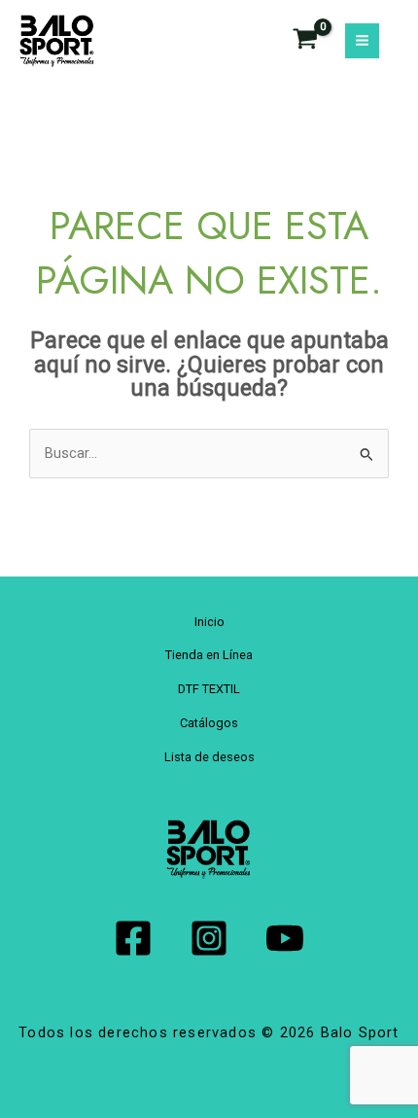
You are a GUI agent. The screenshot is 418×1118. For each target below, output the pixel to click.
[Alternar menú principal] (362, 40)
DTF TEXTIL (209, 688)
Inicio (209, 621)
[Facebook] (133, 938)
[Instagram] (209, 938)
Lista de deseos (209, 757)
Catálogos (209, 723)
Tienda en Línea (209, 654)
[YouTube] (284, 938)
